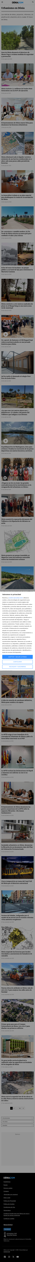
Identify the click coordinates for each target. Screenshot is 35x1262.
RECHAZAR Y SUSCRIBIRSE (17, 666)
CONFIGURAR (17, 662)
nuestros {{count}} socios (16, 597)
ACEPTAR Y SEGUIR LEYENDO (17, 657)
